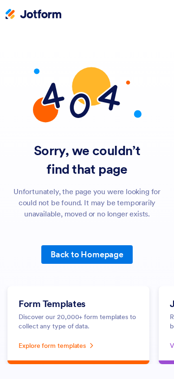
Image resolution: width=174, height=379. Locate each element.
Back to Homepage (87, 254)
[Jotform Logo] (33, 15)
